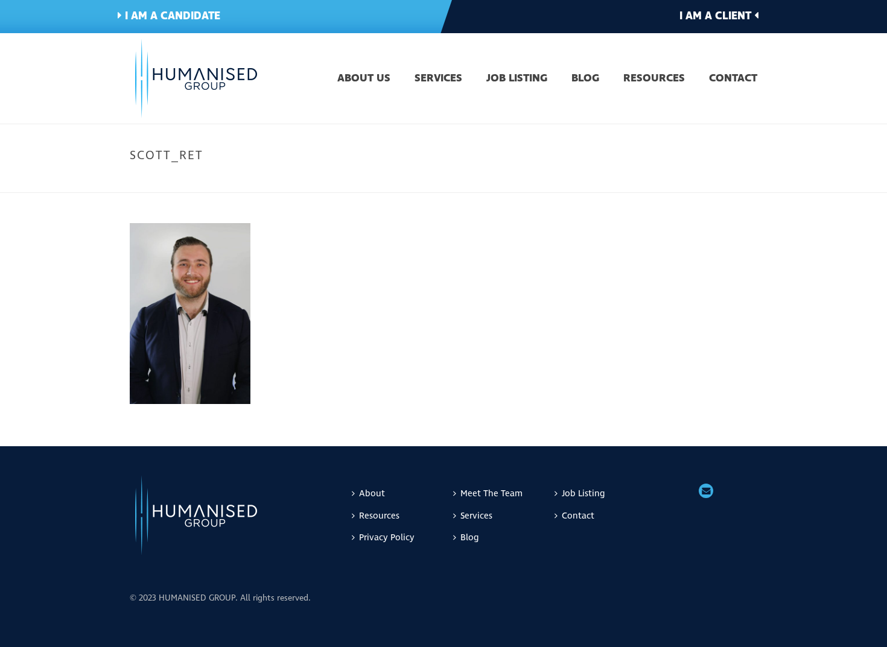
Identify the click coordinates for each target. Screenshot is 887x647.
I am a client (716, 16)
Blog (585, 79)
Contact (733, 79)
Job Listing (516, 79)
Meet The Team (491, 493)
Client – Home (582, 181)
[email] (706, 492)
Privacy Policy (387, 537)
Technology (679, 181)
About (372, 493)
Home (537, 181)
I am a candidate (171, 16)
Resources (654, 79)
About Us (363, 79)
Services (438, 79)
